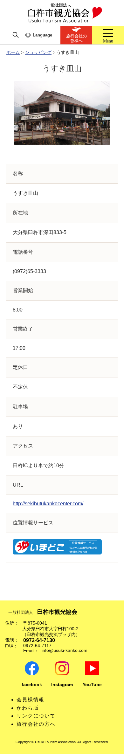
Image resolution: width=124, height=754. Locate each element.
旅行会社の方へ (36, 724)
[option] (62, 113)
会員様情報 (31, 699)
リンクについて (36, 715)
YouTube (92, 684)
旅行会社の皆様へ (76, 38)
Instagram (62, 684)
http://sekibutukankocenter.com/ (48, 503)
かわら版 (28, 708)
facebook (32, 684)
